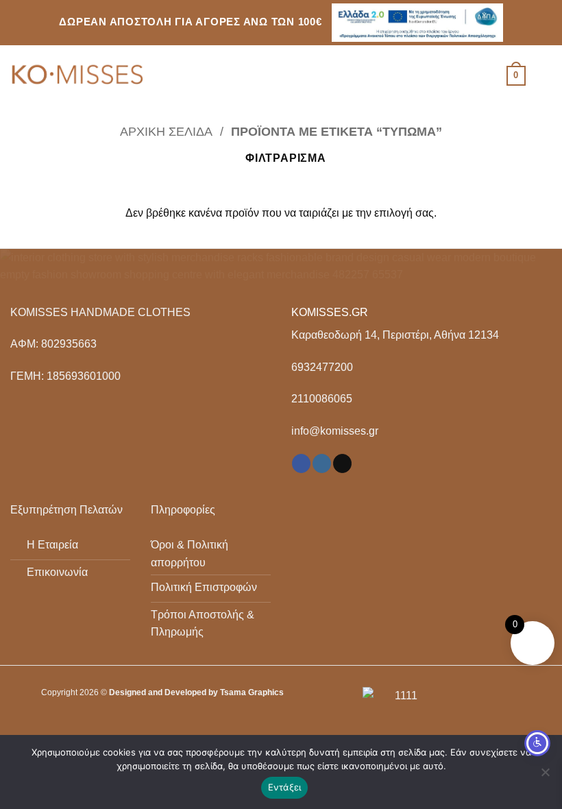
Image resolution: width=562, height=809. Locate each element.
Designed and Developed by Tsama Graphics (196, 692)
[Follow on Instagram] (322, 463)
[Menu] (543, 76)
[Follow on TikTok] (342, 463)
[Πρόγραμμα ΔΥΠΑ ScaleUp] (417, 22)
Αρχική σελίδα (166, 131)
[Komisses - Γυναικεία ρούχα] (78, 76)
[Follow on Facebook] (301, 463)
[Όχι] (545, 776)
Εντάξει (285, 787)
